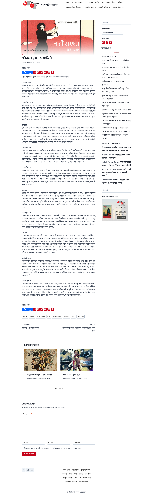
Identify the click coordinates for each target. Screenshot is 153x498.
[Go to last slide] (27, 368)
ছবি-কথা (120, 2)
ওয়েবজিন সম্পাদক (34, 378)
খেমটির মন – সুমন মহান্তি (71, 375)
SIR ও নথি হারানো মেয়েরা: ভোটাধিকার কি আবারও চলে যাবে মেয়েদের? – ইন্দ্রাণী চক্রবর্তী (116, 135)
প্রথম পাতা (69, 2)
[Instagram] (28, 470)
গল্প (103, 2)
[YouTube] (32, 470)
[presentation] (40, 360)
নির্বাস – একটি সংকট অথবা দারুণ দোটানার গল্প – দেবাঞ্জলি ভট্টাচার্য (116, 172)
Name (26, 442)
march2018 (41, 317)
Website (77, 442)
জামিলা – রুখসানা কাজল (30, 326)
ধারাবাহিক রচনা (85, 478)
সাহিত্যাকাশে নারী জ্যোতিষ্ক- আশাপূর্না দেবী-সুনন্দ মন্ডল (79, 328)
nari (48, 317)
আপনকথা (78, 2)
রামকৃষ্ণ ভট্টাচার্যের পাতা (73, 7)
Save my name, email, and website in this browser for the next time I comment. (52, 448)
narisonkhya (57, 317)
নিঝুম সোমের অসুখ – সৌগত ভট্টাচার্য (39, 375)
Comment (27, 414)
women (66, 317)
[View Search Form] (129, 11)
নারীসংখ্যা (80, 317)
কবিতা (97, 2)
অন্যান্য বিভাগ (83, 482)
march (32, 317)
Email (51, 442)
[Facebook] (24, 470)
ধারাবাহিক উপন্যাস (104, 7)
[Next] (90, 368)
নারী (73, 317)
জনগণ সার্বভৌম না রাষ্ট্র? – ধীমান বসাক (115, 128)
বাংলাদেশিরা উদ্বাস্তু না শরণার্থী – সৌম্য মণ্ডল (116, 110)
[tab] (55, 388)
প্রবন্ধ (108, 2)
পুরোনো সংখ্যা (88, 2)
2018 (25, 317)
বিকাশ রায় (105, 147)
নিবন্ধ (114, 2)
